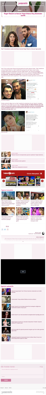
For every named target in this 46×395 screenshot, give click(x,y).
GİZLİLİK (6, 387)
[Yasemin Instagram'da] (45, 388)
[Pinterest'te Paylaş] (8, 229)
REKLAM (2, 387)
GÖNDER (6, 380)
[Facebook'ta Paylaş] (2, 229)
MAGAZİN (19, 10)
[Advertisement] (23, 142)
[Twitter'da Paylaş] (5, 229)
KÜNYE (10, 387)
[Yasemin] (23, 4)
